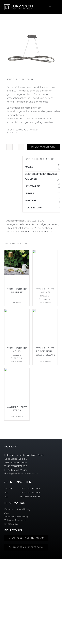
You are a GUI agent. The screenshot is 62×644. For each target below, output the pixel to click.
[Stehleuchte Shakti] (34, 252)
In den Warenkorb (43, 147)
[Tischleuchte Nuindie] (16, 252)
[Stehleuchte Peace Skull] (34, 311)
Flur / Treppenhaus (41, 228)
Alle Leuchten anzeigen (33, 224)
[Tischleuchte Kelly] (5, 311)
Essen (25, 228)
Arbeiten (53, 224)
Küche (10, 231)
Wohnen (49, 231)
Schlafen (38, 231)
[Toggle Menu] (56, 7)
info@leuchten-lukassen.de (22, 473)
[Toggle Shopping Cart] (49, 7)
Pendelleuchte (23, 231)
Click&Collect (13, 228)
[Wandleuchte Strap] (5, 370)
